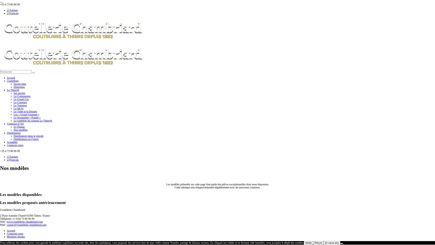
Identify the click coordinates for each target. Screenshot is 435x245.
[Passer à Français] (13, 13)
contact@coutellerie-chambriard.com (26, 224)
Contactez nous (15, 145)
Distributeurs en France (26, 139)
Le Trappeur (20, 105)
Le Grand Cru (21, 99)
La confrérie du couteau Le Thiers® (33, 120)
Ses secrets (19, 93)
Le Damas (19, 126)
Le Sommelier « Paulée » (27, 117)
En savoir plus (332, 243)
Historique (19, 87)
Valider (308, 243)
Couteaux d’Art (15, 123)
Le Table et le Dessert (25, 111)
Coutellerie (13, 80)
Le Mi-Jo (18, 108)
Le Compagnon (22, 96)
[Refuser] (341, 243)
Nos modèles (21, 129)
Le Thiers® (13, 90)
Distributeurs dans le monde (29, 136)
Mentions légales (16, 236)
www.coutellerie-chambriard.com (25, 221)
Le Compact (20, 102)
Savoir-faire (20, 84)
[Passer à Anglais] (12, 10)
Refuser (318, 243)
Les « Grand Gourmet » (26, 114)
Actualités (12, 142)
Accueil (11, 77)
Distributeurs (14, 133)
